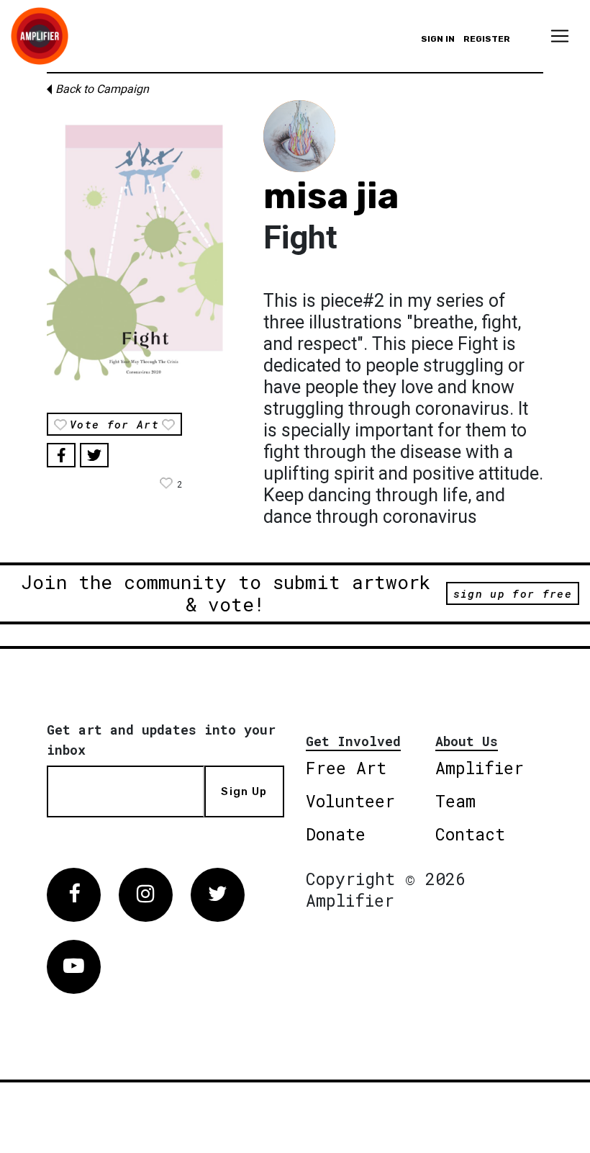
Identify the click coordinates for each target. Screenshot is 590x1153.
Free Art (346, 768)
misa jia (331, 195)
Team (455, 801)
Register (486, 39)
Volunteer (350, 801)
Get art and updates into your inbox (161, 739)
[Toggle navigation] (559, 36)
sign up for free (512, 593)
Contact (470, 834)
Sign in (438, 39)
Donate (336, 834)
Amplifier (479, 768)
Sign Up (244, 791)
